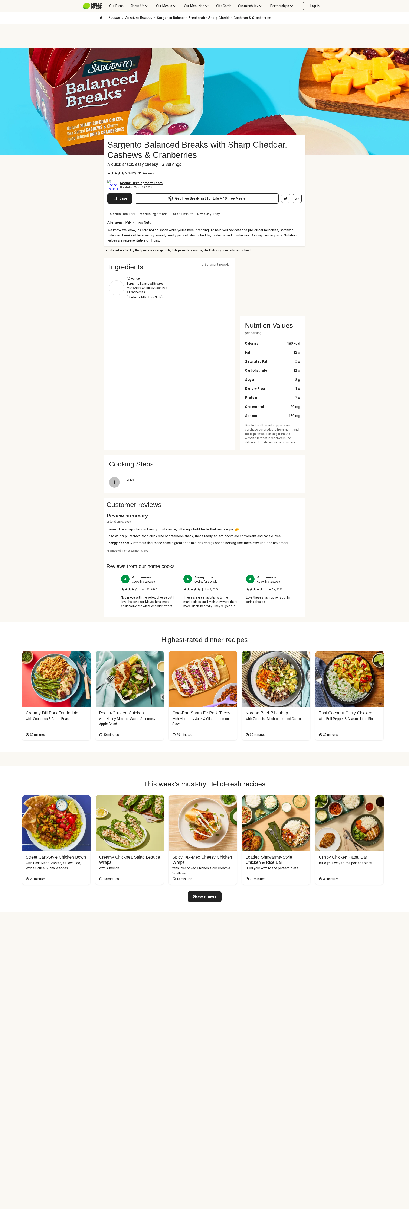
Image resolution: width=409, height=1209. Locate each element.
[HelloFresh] (92, 6)
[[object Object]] (285, 198)
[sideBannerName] (272, 284)
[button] (169, 267)
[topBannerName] (204, 36)
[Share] (297, 198)
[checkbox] (109, 173)
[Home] (101, 18)
